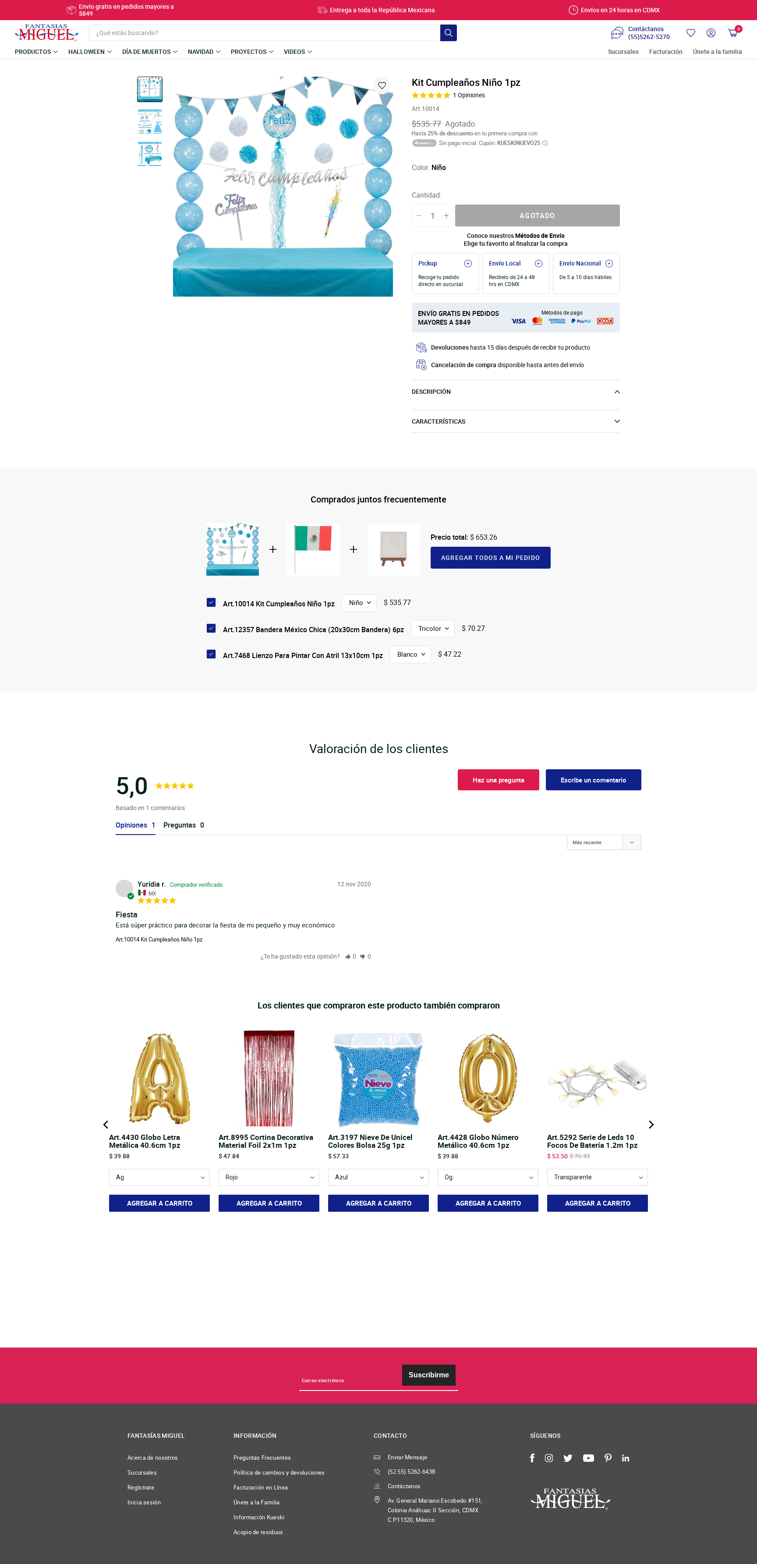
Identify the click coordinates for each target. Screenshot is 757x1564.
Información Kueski (259, 1517)
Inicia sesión (144, 1502)
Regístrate (140, 1487)
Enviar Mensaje (407, 1457)
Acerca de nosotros (152, 1457)
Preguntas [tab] (179, 825)
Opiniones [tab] (131, 825)
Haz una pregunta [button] (498, 779)
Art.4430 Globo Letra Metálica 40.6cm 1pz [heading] (144, 1141)
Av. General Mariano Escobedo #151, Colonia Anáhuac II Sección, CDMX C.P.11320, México (435, 1510)
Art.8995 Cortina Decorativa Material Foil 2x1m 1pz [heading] (266, 1141)
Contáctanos (404, 1486)
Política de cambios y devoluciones (279, 1472)
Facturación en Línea (260, 1487)
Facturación (666, 52)
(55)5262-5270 (649, 36)
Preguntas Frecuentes (262, 1457)
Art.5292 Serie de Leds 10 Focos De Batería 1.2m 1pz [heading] (592, 1141)
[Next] (650, 1124)
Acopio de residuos (258, 1532)
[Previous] (106, 1124)
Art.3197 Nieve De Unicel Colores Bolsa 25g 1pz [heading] (370, 1141)
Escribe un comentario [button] (593, 779)
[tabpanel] (283, 187)
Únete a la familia (717, 52)
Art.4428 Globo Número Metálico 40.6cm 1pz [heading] (478, 1141)
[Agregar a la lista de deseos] (382, 85)
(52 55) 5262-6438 (411, 1472)
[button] (351, 956)
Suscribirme (429, 1375)
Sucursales (623, 52)
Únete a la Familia (256, 1502)
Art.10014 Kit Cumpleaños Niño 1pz (159, 939)
